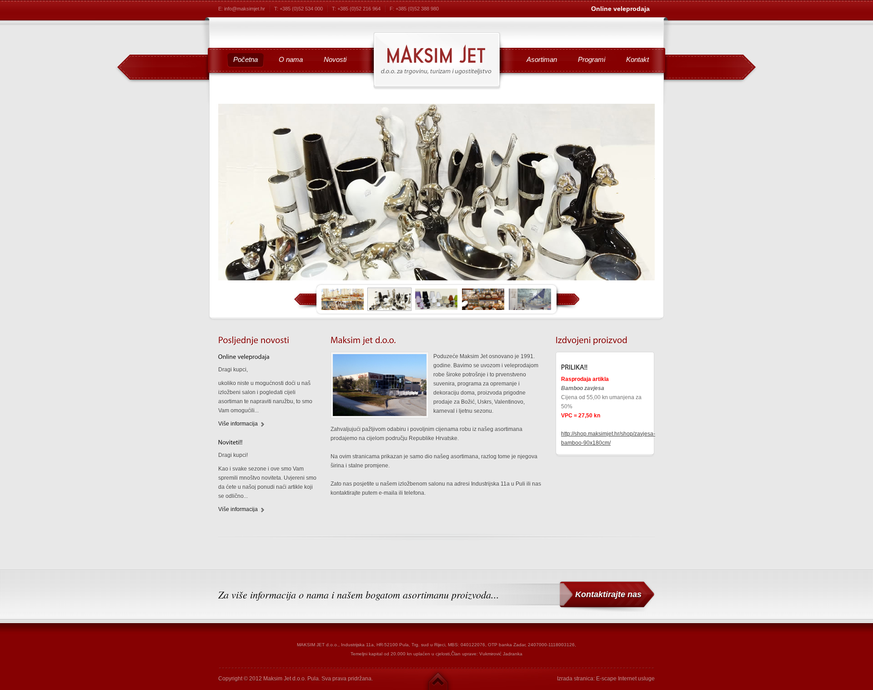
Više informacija (238, 424)
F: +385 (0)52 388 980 (414, 8)
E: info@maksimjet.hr (241, 8)
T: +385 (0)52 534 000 (298, 8)
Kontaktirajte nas (608, 594)
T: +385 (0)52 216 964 (356, 8)
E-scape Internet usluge (625, 678)
